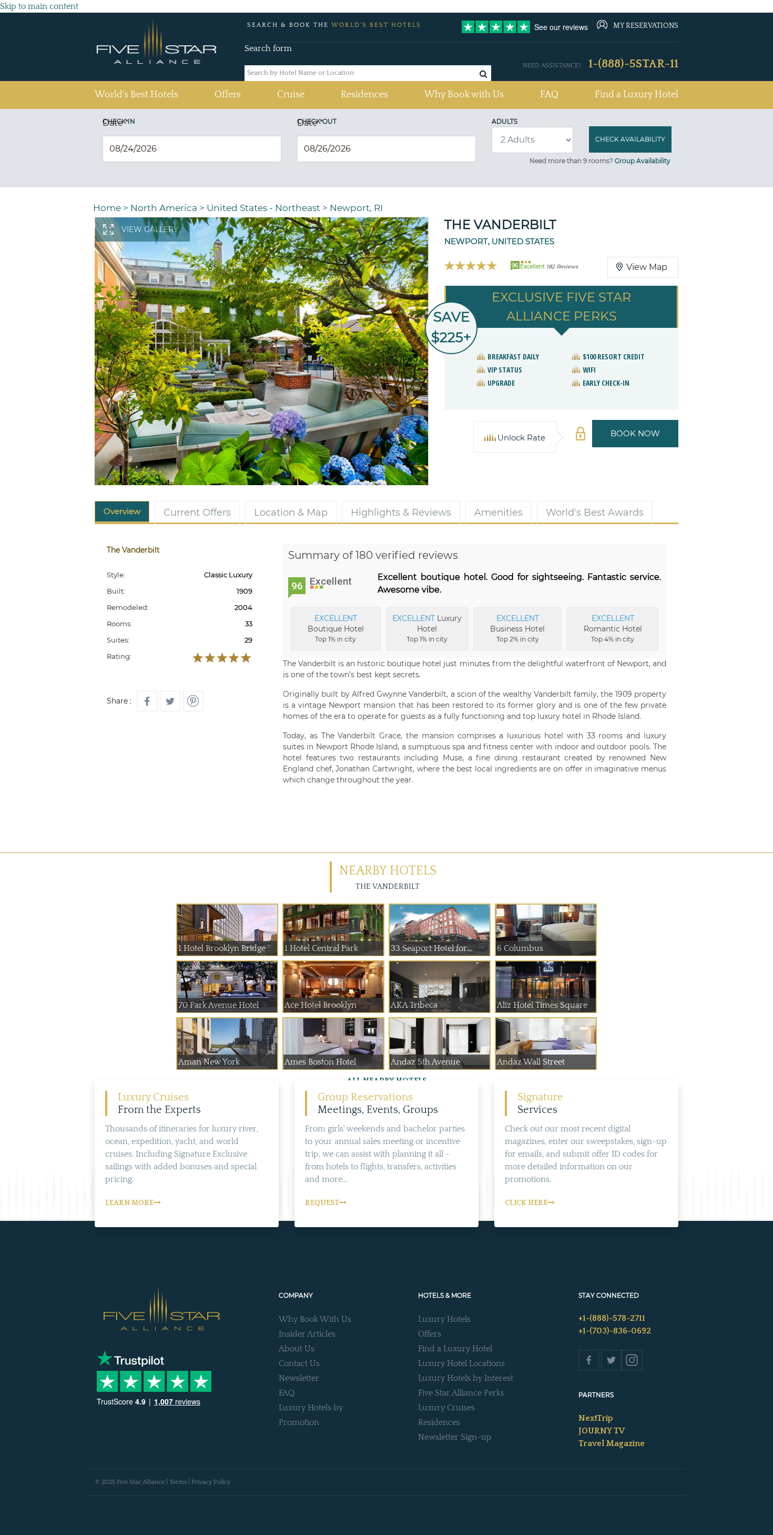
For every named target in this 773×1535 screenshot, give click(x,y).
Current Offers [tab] (197, 512)
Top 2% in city (517, 628)
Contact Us (299, 1363)
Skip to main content (39, 6)
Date (115, 123)
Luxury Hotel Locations (461, 1363)
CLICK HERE (526, 1203)
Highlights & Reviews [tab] (401, 512)
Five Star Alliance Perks (461, 1393)
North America (163, 208)
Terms (178, 1482)
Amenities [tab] (498, 512)
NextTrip (595, 1418)
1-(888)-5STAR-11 (633, 64)
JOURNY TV (601, 1431)
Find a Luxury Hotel (636, 94)
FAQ (549, 94)
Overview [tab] (122, 511)
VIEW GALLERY (149, 229)
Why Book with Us (464, 94)
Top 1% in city (336, 628)
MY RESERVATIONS (645, 26)
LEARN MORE (129, 1203)
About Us (296, 1348)
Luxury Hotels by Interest (465, 1378)
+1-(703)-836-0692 (614, 1331)
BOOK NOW (635, 433)
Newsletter (299, 1378)
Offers (228, 94)
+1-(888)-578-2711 (611, 1318)
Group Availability (642, 161)
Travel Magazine (611, 1443)
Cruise (290, 94)
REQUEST (322, 1203)
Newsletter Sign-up (455, 1437)
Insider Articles (307, 1334)
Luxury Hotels (444, 1319)
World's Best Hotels (136, 94)
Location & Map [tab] (291, 512)
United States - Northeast (263, 208)
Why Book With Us (315, 1319)
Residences (364, 94)
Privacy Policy (210, 1482)
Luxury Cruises (446, 1407)
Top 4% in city (613, 628)
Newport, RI (356, 208)
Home (107, 208)
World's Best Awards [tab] (595, 512)
